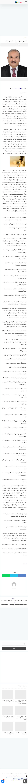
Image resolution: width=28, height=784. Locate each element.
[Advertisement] (14, 18)
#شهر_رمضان (17, 89)
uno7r (25, 45)
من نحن (25, 774)
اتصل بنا (4, 774)
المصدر (24, 564)
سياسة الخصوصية (19, 774)
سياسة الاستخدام (10, 774)
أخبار (24, 38)
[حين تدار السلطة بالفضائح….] (17, 166)
